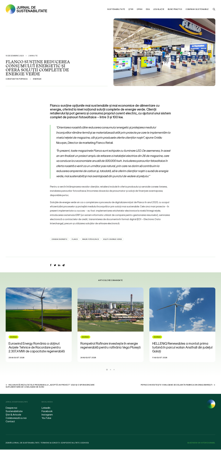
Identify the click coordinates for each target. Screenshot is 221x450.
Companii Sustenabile (197, 9)
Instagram (47, 414)
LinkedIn (46, 408)
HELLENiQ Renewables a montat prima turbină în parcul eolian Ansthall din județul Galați (110, 347)
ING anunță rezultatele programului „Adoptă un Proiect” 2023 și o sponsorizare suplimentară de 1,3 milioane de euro (50, 386)
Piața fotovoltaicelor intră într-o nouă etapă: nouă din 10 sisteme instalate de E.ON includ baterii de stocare (180, 347)
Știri (130, 9)
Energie (37, 79)
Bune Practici (175, 9)
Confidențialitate (70, 442)
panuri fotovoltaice (90, 239)
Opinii (139, 9)
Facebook (47, 411)
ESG (148, 9)
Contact (10, 421)
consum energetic (59, 239)
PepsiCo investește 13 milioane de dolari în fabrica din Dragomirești (177, 385)
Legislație (158, 9)
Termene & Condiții (50, 442)
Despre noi (11, 408)
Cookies (84, 442)
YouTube (46, 418)
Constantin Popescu (17, 79)
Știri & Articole (13, 414)
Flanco (75, 239)
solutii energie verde (112, 239)
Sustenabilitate (116, 9)
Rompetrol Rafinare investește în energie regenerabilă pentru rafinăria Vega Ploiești (39, 345)
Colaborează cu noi (16, 418)
